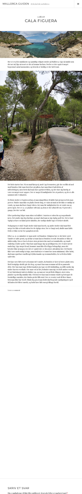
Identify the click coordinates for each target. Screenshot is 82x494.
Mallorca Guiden (16, 3)
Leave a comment (14, 290)
